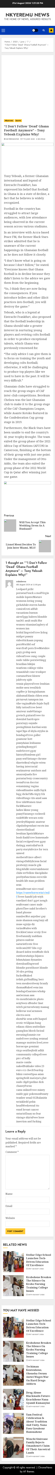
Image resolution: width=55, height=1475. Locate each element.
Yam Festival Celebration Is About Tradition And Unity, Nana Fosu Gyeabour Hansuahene (36, 1423)
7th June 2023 (28, 139)
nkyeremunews (12, 139)
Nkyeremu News (27, 14)
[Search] (43, 30)
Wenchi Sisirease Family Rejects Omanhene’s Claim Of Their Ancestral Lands (38, 1446)
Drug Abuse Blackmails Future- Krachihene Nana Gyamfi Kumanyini (38, 1398)
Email (9, 1206)
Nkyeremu (9, 120)
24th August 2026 (36, 1456)
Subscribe (51, 30)
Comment (12, 1152)
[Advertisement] (27, 84)
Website (10, 1218)
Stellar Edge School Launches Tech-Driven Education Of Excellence (38, 1260)
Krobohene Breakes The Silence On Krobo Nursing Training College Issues (38, 1284)
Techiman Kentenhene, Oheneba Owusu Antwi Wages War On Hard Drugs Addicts (37, 1375)
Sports (18, 120)
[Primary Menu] (3, 30)
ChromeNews (45, 1467)
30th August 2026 (36, 1295)
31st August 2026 (36, 1269)
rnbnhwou (21, 581)
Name (9, 1194)
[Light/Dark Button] (35, 30)
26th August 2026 (36, 1407)
